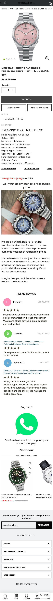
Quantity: (6, 85)
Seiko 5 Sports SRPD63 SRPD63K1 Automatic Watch (16, 496)
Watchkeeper (30, 584)
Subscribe (43, 525)
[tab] (26, 544)
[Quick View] (30, 468)
